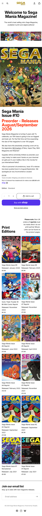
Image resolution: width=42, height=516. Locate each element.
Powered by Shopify (31, 506)
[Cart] (39, 3)
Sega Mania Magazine (17, 506)
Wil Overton (16, 148)
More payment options (21, 208)
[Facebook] (17, 510)
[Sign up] (36, 496)
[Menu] (2, 3)
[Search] (7, 3)
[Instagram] (21, 510)
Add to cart (30, 196)
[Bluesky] (25, 510)
